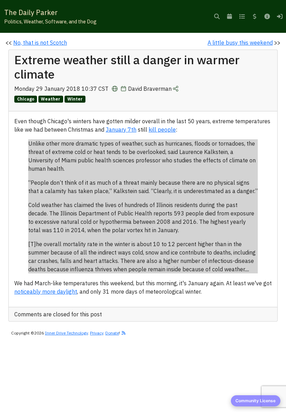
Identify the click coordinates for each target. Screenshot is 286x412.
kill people (162, 129)
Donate (112, 333)
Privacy (96, 333)
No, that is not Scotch (40, 42)
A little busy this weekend (240, 42)
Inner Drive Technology (66, 333)
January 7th (121, 129)
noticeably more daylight (45, 291)
